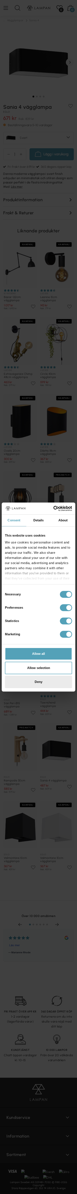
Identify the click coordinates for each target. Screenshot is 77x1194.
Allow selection (38, 668)
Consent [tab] (13, 520)
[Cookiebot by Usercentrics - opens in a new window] (54, 508)
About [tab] (63, 520)
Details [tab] (38, 520)
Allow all (38, 653)
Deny (38, 682)
